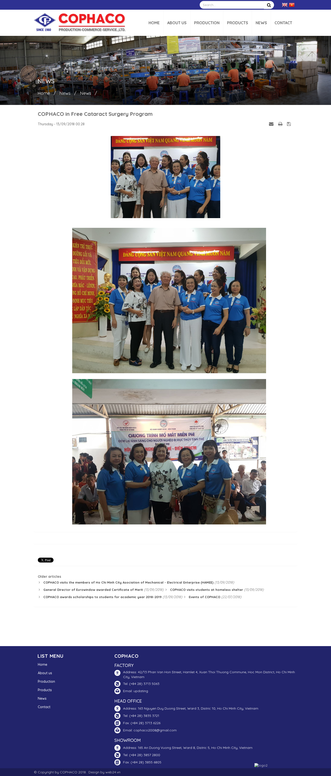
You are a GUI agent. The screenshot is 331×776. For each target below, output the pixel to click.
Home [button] (154, 22)
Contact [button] (283, 22)
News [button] (261, 22)
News (42, 698)
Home (42, 664)
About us (45, 673)
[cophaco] (80, 22)
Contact (44, 707)
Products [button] (237, 22)
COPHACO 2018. (73, 772)
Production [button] (207, 22)
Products (45, 690)
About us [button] (177, 22)
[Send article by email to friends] (272, 124)
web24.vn (112, 772)
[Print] (281, 124)
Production (46, 681)
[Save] (289, 124)
